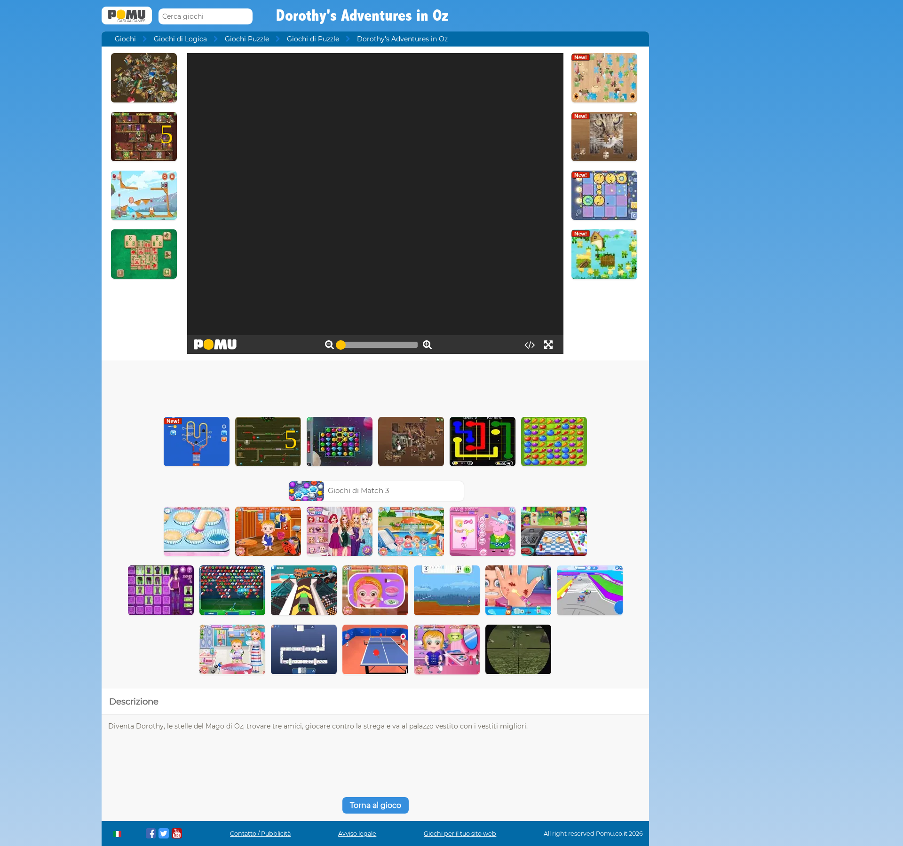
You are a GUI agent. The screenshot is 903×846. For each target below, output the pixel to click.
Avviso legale (357, 833)
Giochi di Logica (180, 39)
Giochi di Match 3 (358, 490)
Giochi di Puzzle (313, 39)
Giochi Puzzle (247, 39)
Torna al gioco (375, 805)
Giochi (125, 39)
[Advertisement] (375, 386)
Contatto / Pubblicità (260, 833)
